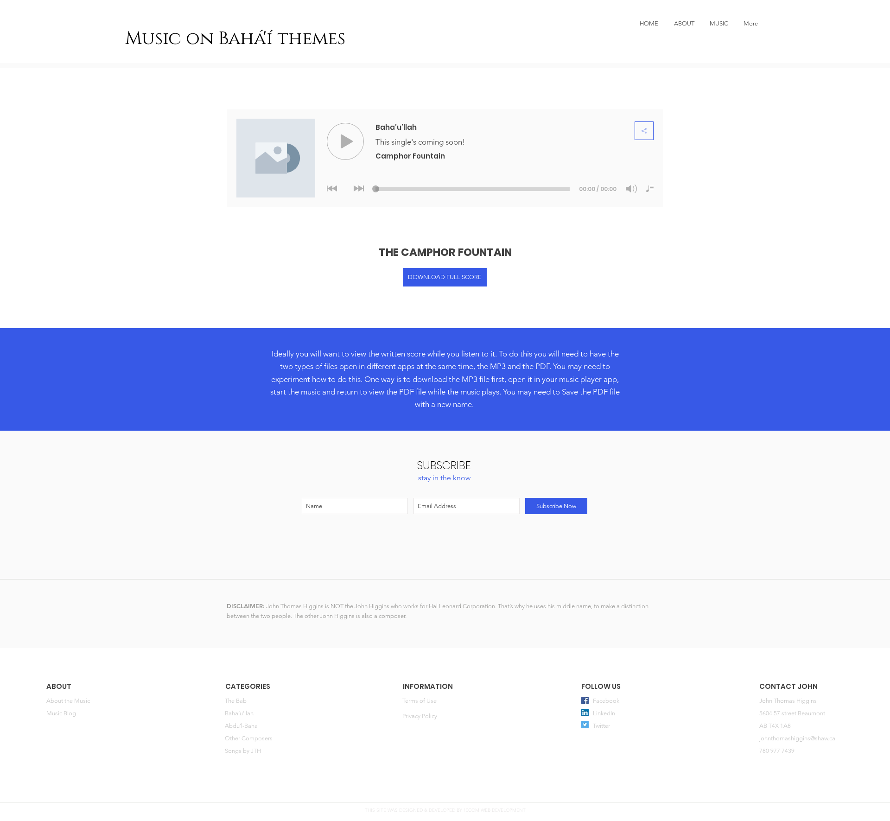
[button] (719, 23)
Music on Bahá (194, 38)
